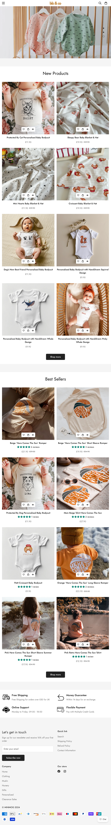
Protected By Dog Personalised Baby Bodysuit (28, 512)
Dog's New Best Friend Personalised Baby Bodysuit (28, 269)
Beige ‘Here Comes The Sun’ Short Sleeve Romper (82, 443)
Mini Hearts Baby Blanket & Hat (28, 203)
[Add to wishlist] (23, 129)
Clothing (6, 776)
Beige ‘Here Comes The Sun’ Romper (28, 443)
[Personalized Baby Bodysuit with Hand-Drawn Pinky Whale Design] (83, 309)
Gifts (4, 790)
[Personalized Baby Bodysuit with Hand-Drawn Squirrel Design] (83, 240)
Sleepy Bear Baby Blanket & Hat (82, 137)
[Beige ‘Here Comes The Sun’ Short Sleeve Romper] (83, 413)
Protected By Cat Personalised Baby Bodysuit (28, 137)
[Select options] (28, 129)
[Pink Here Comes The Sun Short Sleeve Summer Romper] (28, 623)
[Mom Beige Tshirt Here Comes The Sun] (83, 483)
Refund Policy (64, 745)
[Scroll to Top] (106, 810)
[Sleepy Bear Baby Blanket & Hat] (83, 108)
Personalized (8, 794)
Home (4, 771)
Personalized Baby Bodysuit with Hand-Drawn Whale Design (28, 340)
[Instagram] (64, 771)
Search (61, 736)
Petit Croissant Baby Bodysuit (28, 582)
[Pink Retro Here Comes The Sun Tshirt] (83, 623)
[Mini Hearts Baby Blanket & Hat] (28, 174)
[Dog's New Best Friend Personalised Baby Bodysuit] (28, 240)
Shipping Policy (65, 741)
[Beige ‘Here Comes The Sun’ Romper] (28, 413)
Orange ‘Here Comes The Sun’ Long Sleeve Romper (82, 582)
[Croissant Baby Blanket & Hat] (83, 174)
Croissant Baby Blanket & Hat (83, 203)
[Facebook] (59, 771)
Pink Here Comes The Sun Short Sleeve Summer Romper (28, 654)
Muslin (5, 780)
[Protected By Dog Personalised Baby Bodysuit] (28, 483)
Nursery (5, 785)
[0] (106, 3)
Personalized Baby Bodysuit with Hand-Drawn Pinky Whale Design (82, 340)
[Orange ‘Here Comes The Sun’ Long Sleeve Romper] (83, 553)
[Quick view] (33, 129)
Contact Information (67, 750)
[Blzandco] (55, 3)
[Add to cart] (83, 129)
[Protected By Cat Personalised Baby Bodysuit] (28, 108)
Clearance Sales (9, 799)
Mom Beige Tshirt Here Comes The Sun (83, 512)
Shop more (55, 356)
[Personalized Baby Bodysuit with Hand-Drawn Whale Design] (28, 309)
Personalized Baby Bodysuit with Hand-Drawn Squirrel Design (83, 271)
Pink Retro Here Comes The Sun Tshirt (82, 652)
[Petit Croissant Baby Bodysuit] (28, 553)
